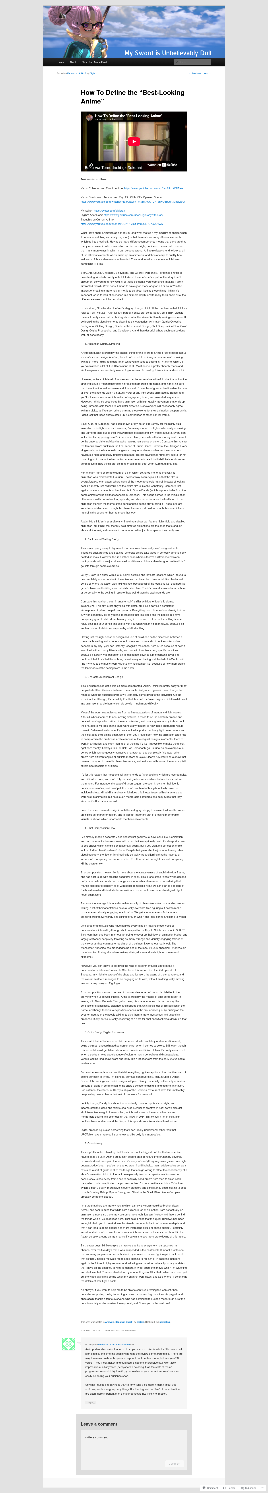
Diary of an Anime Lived (94, 62)
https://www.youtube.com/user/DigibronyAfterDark (133, 215)
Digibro (93, 73)
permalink (165, 1322)
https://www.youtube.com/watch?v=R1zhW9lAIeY (153, 188)
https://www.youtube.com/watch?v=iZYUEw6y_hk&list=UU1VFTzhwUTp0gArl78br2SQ (133, 201)
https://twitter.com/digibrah (109, 210)
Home (61, 62)
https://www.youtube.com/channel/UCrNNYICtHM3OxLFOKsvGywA (122, 224)
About (73, 62)
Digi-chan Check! (124, 1322)
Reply (91, 1402)
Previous (195, 73)
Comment (174, 1463)
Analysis (109, 1322)
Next (207, 73)
